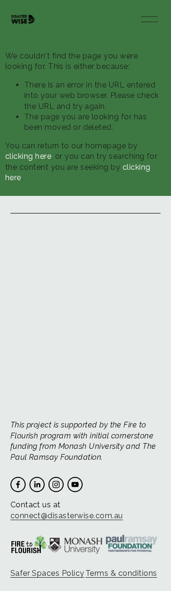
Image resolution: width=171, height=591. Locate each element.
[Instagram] (56, 484)
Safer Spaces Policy (47, 573)
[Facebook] (18, 484)
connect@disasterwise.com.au (66, 515)
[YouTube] (75, 484)
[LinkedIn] (37, 484)
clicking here (28, 156)
